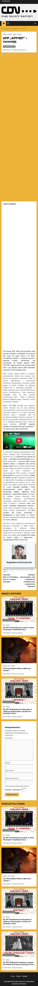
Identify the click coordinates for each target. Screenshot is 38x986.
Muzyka (19, 34)
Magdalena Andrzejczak (20, 50)
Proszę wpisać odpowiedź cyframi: (17, 786)
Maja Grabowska (17, 633)
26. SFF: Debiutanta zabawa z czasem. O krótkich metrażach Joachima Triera (18, 963)
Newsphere (30, 981)
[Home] (4, 23)
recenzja (31, 569)
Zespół (18, 976)
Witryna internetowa (11, 778)
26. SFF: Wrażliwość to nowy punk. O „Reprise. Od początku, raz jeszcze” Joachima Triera (17, 711)
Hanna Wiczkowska (18, 674)
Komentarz (9, 738)
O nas (13, 976)
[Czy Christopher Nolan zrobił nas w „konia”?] (19, 650)
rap (26, 569)
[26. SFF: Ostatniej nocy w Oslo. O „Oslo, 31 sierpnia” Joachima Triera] (19, 609)
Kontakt (24, 976)
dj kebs (22, 569)
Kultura (14, 34)
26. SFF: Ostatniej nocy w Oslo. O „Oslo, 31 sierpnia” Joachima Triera (18, 629)
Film (4, 625)
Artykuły (5, 34)
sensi (5, 571)
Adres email (9, 771)
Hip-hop (10, 34)
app (8, 569)
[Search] (35, 23)
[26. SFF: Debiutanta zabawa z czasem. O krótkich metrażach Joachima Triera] (19, 944)
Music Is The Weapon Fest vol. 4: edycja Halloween (10, 578)
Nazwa (8, 763)
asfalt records (14, 569)
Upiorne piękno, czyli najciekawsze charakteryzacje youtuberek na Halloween (27, 580)
